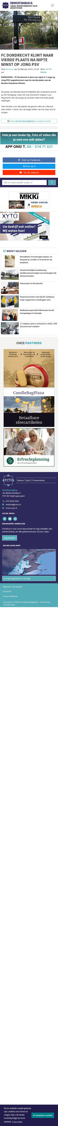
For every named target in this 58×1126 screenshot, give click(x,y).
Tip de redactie (31, 172)
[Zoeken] (52, 182)
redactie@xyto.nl (13, 504)
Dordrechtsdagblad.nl (21, 3)
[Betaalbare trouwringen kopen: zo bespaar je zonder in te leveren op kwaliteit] (10, 261)
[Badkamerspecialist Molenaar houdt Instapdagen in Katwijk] (10, 315)
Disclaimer (7, 591)
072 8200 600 (12, 501)
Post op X (30, 166)
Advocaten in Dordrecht (31, 283)
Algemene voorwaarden (12, 587)
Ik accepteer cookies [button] (42, 1115)
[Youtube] (10, 519)
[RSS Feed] (15, 519)
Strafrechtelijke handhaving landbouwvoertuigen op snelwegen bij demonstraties (38, 273)
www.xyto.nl (11, 508)
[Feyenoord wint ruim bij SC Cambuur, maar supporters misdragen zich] (10, 301)
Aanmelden (9, 538)
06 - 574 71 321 (40, 146)
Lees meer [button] (17, 1122)
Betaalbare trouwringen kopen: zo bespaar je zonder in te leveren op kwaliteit (36, 260)
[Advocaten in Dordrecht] (10, 288)
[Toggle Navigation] (52, 5)
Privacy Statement (10, 596)
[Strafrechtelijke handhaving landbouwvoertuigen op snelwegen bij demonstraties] (10, 275)
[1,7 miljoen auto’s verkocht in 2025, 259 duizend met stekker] (10, 328)
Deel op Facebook (31, 160)
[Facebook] (4, 519)
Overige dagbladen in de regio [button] (16, 578)
